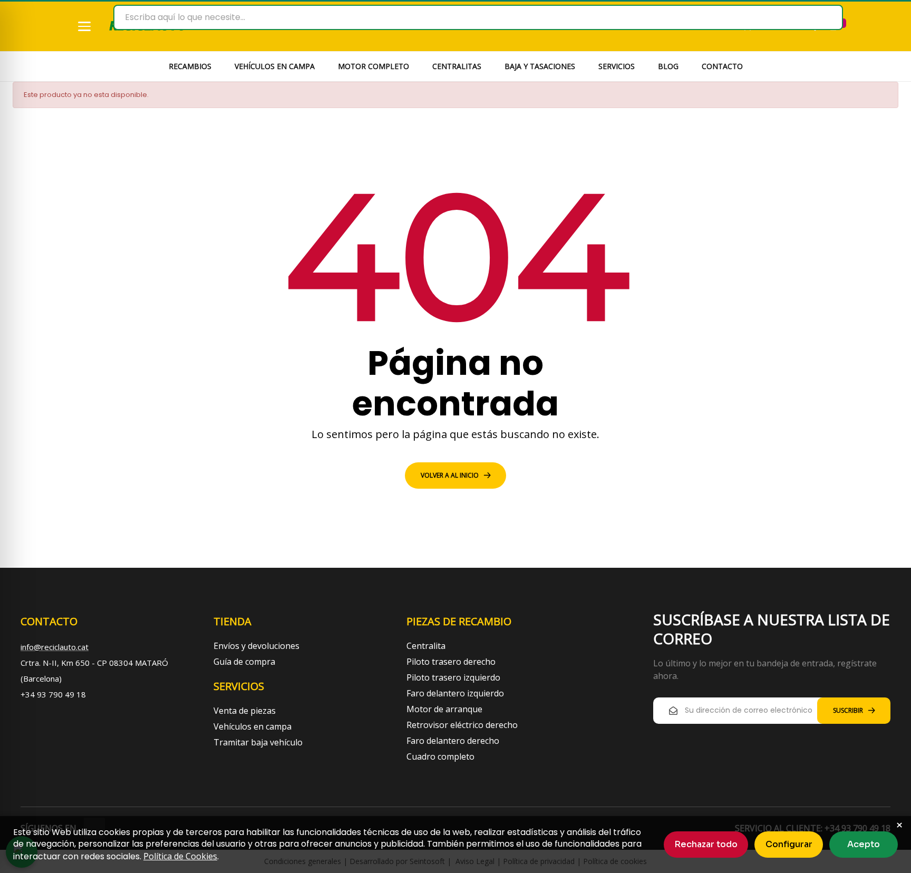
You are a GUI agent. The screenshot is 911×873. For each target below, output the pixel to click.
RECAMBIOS (190, 66)
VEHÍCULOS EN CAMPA (275, 66)
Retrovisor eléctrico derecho (462, 725)
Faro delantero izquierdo (455, 693)
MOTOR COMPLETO (373, 66)
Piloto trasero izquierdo (453, 677)
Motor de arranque (444, 709)
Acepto (863, 844)
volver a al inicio (450, 475)
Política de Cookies (180, 856)
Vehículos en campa (253, 726)
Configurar (788, 844)
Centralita (425, 646)
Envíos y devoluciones (256, 646)
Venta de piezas (245, 710)
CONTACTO (722, 66)
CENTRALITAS (456, 66)
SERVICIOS (616, 66)
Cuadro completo (440, 756)
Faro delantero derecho (452, 740)
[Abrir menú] (84, 26)
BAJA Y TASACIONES (540, 66)
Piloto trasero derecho (451, 661)
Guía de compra (244, 661)
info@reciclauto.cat (55, 647)
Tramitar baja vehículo (258, 742)
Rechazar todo (706, 844)
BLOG (668, 66)
